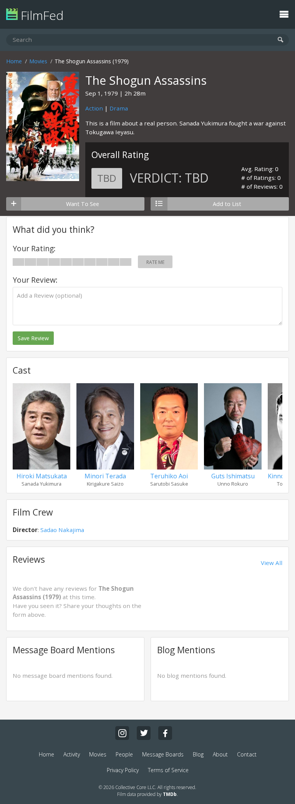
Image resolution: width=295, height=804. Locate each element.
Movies (38, 61)
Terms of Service (168, 770)
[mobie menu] (284, 13)
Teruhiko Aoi (169, 476)
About (220, 754)
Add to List (227, 204)
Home (14, 61)
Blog (198, 754)
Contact (247, 754)
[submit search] (280, 40)
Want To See (82, 204)
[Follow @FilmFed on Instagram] (122, 733)
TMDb (170, 794)
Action (94, 108)
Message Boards (163, 754)
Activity (71, 754)
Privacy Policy (123, 770)
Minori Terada (105, 476)
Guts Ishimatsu (233, 476)
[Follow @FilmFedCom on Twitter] (144, 733)
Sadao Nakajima (62, 530)
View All (271, 563)
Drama (118, 108)
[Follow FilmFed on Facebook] (165, 733)
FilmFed (40, 15)
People (124, 754)
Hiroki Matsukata (42, 476)
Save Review (33, 338)
